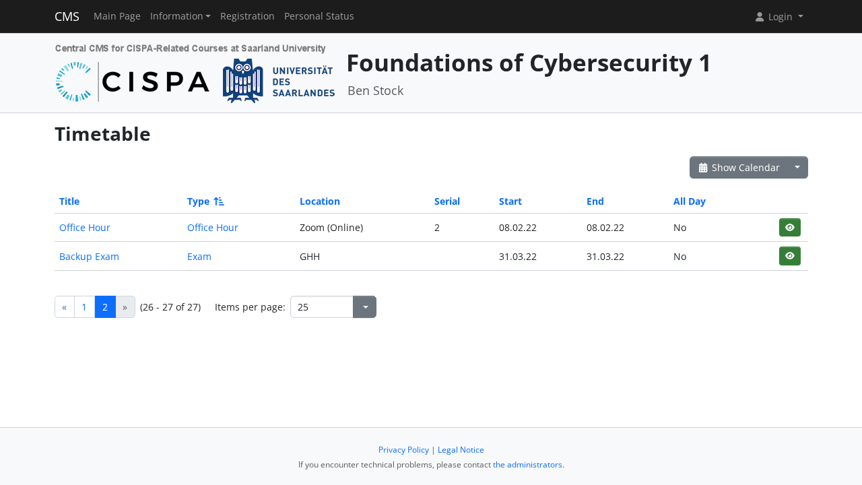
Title (69, 201)
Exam (199, 256)
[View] (789, 227)
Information (176, 16)
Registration (247, 16)
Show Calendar (744, 167)
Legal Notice (461, 449)
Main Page (117, 16)
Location (320, 201)
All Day (689, 201)
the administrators (527, 464)
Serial (447, 201)
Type (198, 201)
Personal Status (319, 16)
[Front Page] (196, 71)
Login (780, 16)
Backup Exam (89, 256)
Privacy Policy (403, 449)
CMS (67, 16)
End (595, 201)
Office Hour (84, 227)
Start (510, 201)
